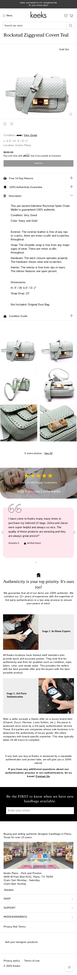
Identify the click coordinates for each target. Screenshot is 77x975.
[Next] (11, 124)
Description (15, 195)
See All (48, 453)
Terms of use (32, 960)
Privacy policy (12, 960)
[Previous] (5, 124)
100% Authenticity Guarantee (25, 187)
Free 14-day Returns (21, 178)
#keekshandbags (15, 916)
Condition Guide (18, 316)
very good (30, 135)
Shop (7, 898)
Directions (9, 890)
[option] (38, 4)
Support (10, 907)
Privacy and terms (15, 926)
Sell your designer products (21, 942)
